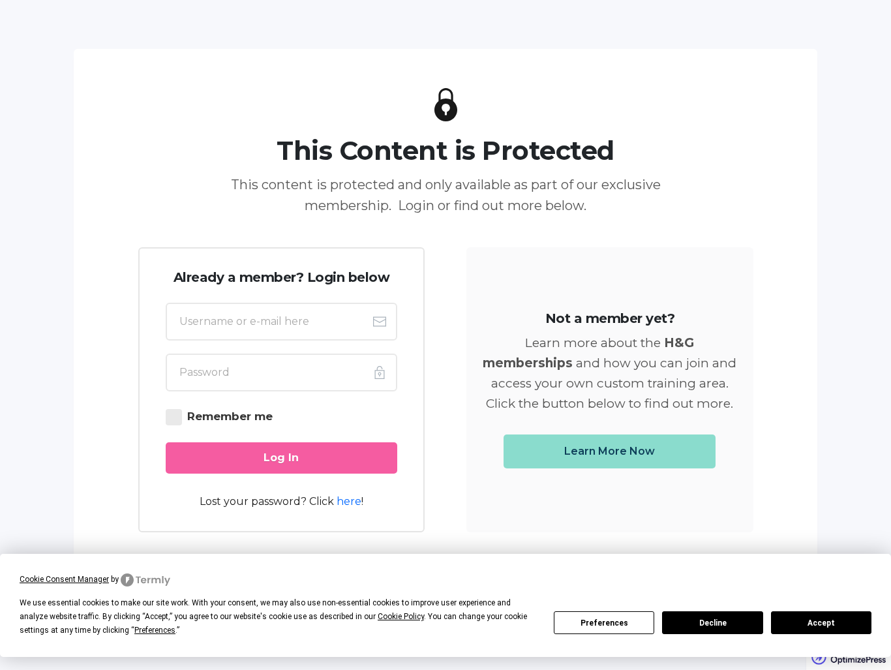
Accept (821, 623)
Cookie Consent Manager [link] (64, 579)
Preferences (604, 623)
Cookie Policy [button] (401, 616)
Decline (713, 623)
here (349, 501)
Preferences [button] (154, 630)
